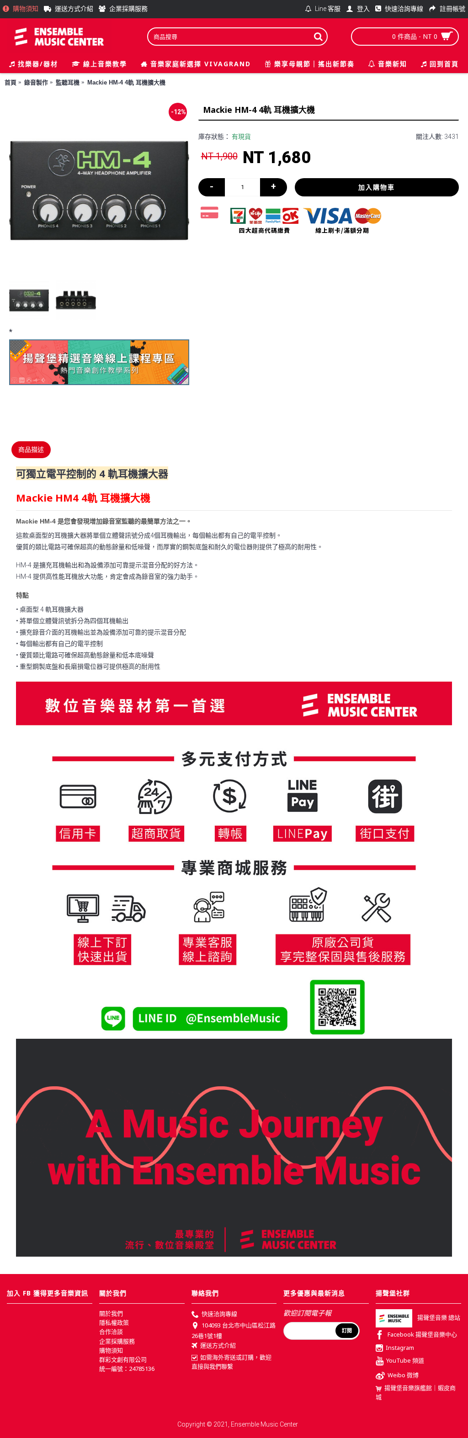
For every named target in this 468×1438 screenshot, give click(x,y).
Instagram (400, 1347)
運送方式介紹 (218, 1345)
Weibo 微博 (403, 1375)
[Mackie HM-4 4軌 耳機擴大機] (99, 190)
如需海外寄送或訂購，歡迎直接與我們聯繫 (231, 1361)
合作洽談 (111, 1331)
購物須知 (111, 1350)
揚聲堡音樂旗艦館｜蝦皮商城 (416, 1392)
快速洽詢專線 (219, 1314)
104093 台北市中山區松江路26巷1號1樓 (233, 1331)
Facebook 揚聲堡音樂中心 (422, 1334)
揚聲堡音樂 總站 (438, 1317)
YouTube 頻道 (405, 1361)
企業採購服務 (117, 1341)
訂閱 (347, 1330)
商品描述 (31, 449)
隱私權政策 (114, 1322)
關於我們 (111, 1313)
